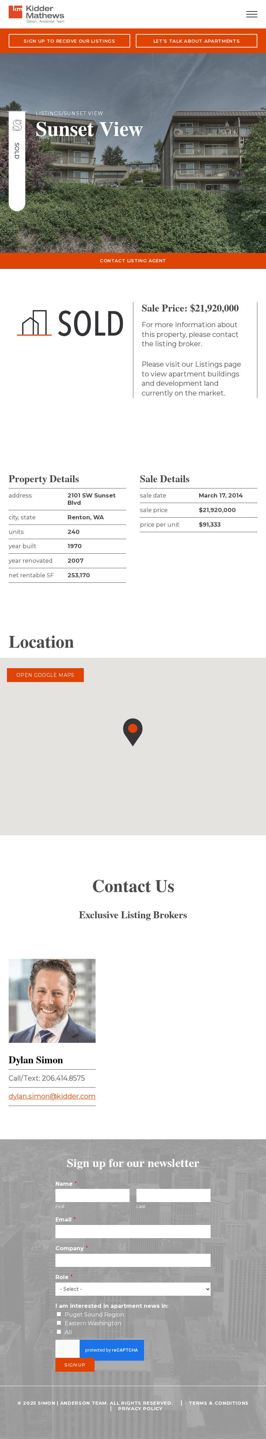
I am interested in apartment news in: (111, 1306)
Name (66, 1184)
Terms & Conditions (219, 1403)
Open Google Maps (45, 675)
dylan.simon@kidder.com (52, 1096)
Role (64, 1277)
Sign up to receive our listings (69, 41)
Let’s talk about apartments (196, 41)
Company (71, 1248)
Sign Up (75, 1365)
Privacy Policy (140, 1408)
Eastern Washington (93, 1323)
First (60, 1206)
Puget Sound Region (94, 1314)
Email (65, 1219)
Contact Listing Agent (133, 260)
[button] (132, 732)
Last (140, 1206)
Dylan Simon (36, 1059)
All (68, 1332)
